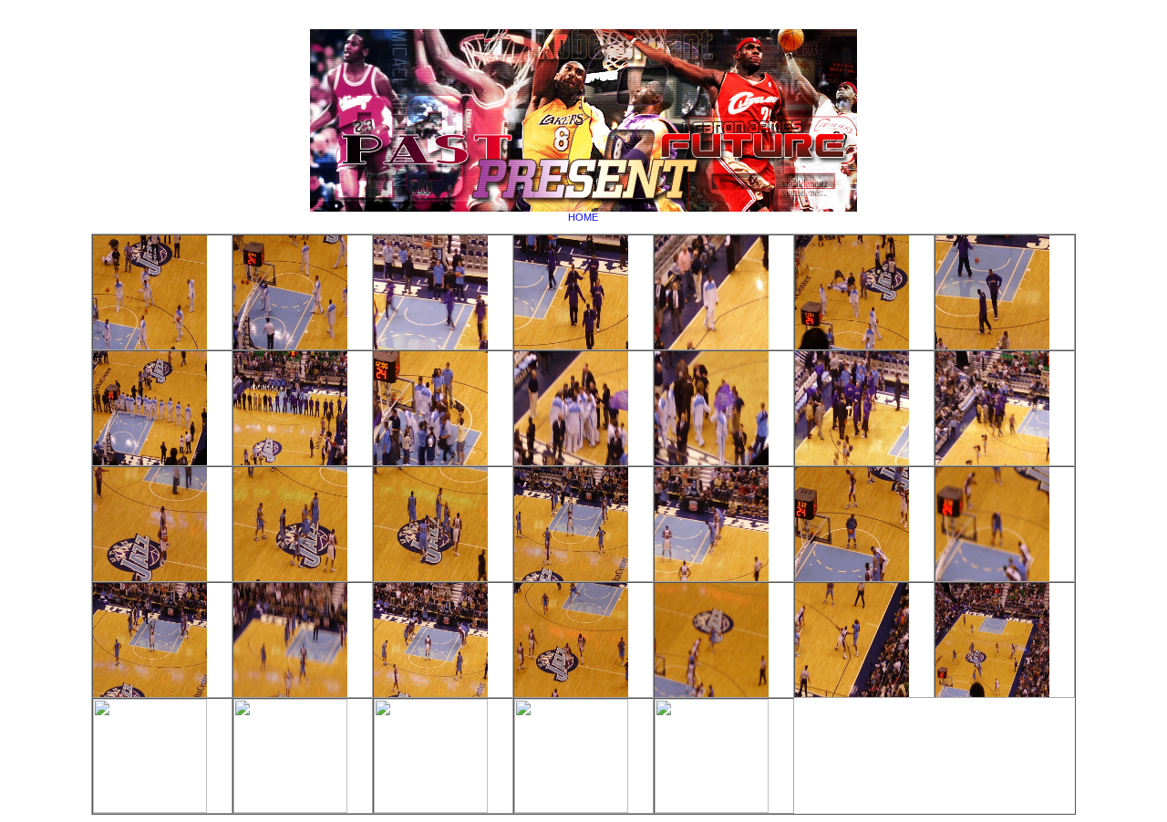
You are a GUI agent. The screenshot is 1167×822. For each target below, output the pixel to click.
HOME (583, 217)
